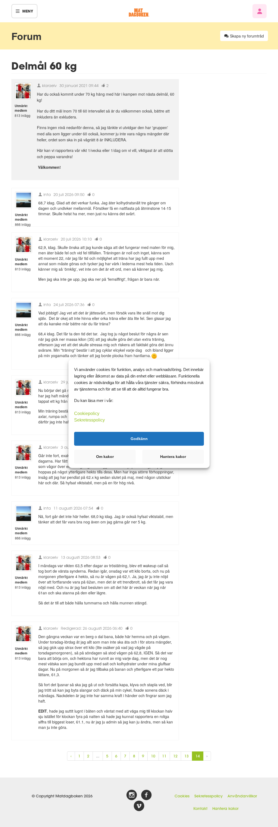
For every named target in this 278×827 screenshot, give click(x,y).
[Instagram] (131, 795)
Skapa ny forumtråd (247, 36)
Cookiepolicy (86, 413)
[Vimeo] (139, 806)
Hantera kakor (225, 808)
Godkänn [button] (139, 438)
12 (175, 756)
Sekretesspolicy (208, 796)
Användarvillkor (242, 796)
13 (186, 756)
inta (46, 194)
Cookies (182, 796)
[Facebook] (146, 795)
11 (164, 756)
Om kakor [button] (105, 456)
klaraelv (49, 85)
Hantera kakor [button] (173, 456)
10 (153, 756)
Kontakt (200, 808)
